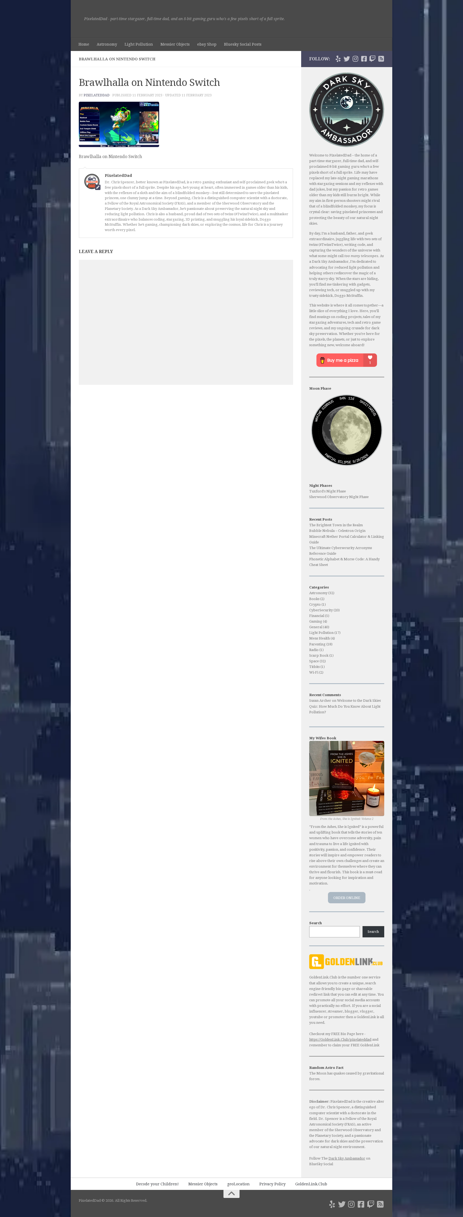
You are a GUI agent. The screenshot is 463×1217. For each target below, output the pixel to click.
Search (373, 932)
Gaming (315, 621)
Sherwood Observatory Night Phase (339, 497)
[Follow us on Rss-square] (381, 59)
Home (84, 44)
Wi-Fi (313, 672)
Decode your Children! (157, 1184)
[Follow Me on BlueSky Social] (338, 59)
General (315, 627)
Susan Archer (320, 701)
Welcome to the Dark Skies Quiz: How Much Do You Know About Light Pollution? (345, 706)
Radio (314, 650)
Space (314, 661)
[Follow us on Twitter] (346, 59)
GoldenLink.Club (311, 1184)
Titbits (314, 667)
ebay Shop (206, 44)
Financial (316, 616)
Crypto (315, 604)
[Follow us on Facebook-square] (364, 59)
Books (314, 599)
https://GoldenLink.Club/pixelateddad (340, 1039)
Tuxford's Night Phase (327, 491)
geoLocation (238, 1184)
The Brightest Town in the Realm (336, 525)
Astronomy (107, 44)
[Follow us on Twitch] (372, 59)
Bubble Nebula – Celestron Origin (337, 531)
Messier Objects (175, 44)
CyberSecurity (321, 610)
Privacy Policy (272, 1184)
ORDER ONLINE (346, 898)
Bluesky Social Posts (243, 44)
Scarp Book (318, 655)
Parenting (317, 644)
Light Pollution (139, 44)
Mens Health (319, 638)
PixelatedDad (97, 95)
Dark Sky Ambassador (346, 1158)
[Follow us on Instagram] (355, 59)
